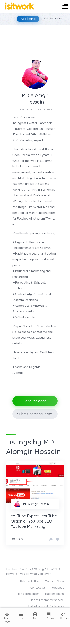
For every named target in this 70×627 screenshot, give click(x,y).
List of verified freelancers (46, 606)
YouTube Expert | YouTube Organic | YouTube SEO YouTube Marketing (34, 521)
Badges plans (54, 594)
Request (58, 588)
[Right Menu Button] (65, 7)
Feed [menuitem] (21, 617)
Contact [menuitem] (63, 617)
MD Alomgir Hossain (36, 504)
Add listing (28, 19)
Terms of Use (54, 581)
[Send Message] (51, 539)
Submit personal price (35, 414)
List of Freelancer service (47, 600)
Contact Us (38, 588)
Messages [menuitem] (49, 617)
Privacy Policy (29, 581)
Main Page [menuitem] (7, 619)
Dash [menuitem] (35, 617)
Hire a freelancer (28, 594)
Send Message (35, 401)
